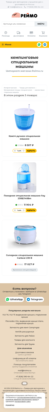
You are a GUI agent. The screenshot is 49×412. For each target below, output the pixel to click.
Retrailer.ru (24, 383)
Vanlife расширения (24, 332)
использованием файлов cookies (29, 397)
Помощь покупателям (24, 365)
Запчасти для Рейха (24, 336)
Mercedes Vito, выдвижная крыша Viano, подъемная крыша (24, 322)
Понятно (10, 405)
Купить (31, 151)
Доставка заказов (24, 353)
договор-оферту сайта (23, 401)
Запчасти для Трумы (25, 344)
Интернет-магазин (10, 88)
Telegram (45, 44)
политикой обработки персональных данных (22, 399)
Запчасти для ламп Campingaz (24, 327)
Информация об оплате (24, 359)
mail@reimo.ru (16, 7)
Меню (7, 44)
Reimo (24, 15)
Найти (40, 24)
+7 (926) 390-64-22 (35, 7)
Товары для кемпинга (27, 88)
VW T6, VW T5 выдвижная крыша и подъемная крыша (24, 316)
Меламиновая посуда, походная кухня (18, 90)
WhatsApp (39, 44)
